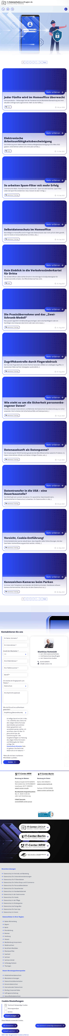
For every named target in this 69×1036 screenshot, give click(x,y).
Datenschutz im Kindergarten (13, 903)
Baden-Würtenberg (11, 921)
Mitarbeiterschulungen (12, 978)
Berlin (6, 927)
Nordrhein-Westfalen (11, 948)
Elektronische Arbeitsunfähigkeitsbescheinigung (28, 140)
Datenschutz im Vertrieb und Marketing (16, 874)
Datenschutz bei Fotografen (12, 906)
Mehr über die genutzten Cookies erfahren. (15, 1035)
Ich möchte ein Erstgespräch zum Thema (13, 682)
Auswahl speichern (9, 1031)
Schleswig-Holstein (10, 963)
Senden (10, 762)
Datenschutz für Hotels (11, 897)
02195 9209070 (44, 662)
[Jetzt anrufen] (3, 9)
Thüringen (8, 966)
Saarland (7, 954)
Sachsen (7, 957)
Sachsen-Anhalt (9, 960)
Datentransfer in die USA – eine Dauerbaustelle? (25, 492)
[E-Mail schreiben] (7, 9)
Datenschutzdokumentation (13, 981)
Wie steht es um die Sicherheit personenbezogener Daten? (34, 404)
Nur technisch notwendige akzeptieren (49, 1025)
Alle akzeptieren (8, 1025)
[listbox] (15, 654)
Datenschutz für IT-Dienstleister (14, 879)
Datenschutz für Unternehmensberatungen (17, 876)
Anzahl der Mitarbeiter (11, 651)
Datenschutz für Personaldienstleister (16, 885)
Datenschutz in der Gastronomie (14, 894)
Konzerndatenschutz (11, 984)
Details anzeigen (11, 1016)
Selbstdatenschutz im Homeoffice (27, 229)
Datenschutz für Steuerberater (13, 888)
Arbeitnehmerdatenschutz (13, 975)
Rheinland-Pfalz (9, 951)
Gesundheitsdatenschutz (13, 996)
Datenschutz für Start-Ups (12, 909)
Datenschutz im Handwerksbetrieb (15, 891)
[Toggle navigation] (65, 9)
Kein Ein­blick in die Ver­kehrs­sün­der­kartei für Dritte (33, 272)
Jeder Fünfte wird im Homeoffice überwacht (34, 97)
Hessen (7, 939)
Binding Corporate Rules (12, 990)
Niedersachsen (9, 945)
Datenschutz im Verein (11, 912)
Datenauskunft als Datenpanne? (26, 449)
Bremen (7, 933)
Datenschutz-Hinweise (14, 746)
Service (10, 1012)
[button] (64, 929)
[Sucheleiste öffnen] (12, 9)
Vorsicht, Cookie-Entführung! (24, 537)
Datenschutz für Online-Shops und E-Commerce (19, 882)
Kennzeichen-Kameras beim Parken (28, 582)
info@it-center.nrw (46, 664)
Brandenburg (9, 930)
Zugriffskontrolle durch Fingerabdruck (30, 361)
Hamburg (8, 936)
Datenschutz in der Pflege (12, 900)
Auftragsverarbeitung (11, 993)
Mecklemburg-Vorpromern (13, 942)
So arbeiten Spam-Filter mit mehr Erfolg (31, 185)
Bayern (7, 924)
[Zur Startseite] (17, 3)
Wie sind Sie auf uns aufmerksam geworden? (13, 708)
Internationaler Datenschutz (14, 987)
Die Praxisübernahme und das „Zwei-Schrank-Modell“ (29, 316)
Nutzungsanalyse (13, 1008)
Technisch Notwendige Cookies (18, 1005)
